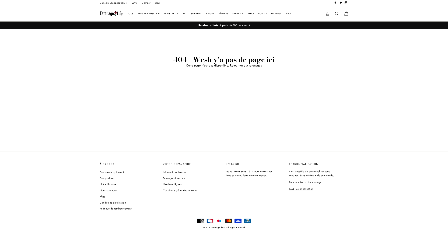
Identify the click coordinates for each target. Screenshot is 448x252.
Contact (146, 3)
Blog (157, 3)
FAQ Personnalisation (301, 189)
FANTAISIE (237, 13)
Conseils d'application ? (113, 3)
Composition (107, 178)
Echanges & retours (174, 178)
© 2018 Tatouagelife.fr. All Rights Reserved (224, 227)
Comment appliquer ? (112, 172)
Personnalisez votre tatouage (305, 182)
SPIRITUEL (196, 13)
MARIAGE (276, 13)
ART (185, 13)
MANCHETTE (171, 13)
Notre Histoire (108, 184)
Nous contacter (108, 190)
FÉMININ (223, 13)
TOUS (130, 13)
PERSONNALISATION (149, 13)
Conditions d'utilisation (113, 202)
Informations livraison (175, 172)
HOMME (262, 13)
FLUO (251, 13)
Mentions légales (172, 184)
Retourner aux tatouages (246, 65)
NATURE (210, 13)
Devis (134, 3)
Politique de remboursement (115, 208)
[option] (224, 25)
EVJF (288, 13)
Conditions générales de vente (180, 190)
